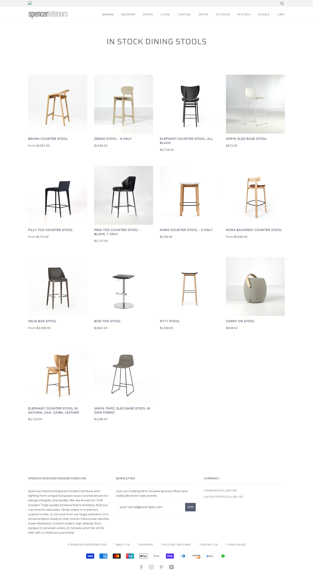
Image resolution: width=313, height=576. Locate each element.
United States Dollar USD (224, 497)
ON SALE (264, 14)
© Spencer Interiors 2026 (87, 544)
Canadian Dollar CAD (220, 490)
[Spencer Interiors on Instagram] (151, 568)
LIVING (165, 14)
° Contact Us (208, 544)
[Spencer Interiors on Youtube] (171, 568)
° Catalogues (235, 544)
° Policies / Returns (175, 544)
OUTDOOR (223, 14)
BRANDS (108, 14)
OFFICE (203, 14)
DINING (148, 14)
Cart (281, 14)
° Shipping (145, 544)
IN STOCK (243, 14)
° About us (122, 544)
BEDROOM (128, 14)
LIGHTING (184, 14)
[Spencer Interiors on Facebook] (141, 568)
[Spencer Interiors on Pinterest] (161, 568)
